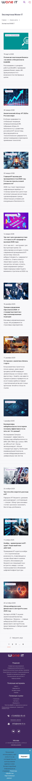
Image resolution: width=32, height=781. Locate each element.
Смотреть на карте (16, 744)
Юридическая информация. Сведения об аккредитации (12, 707)
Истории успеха (16, 690)
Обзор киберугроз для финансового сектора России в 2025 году (15, 608)
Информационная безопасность (16, 668)
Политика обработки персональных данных (16, 705)
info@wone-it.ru (18, 724)
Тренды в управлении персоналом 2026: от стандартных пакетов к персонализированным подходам (12, 312)
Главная (4, 20)
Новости (16, 686)
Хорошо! (24, 756)
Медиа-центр (14, 20)
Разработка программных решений (16, 674)
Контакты (16, 701)
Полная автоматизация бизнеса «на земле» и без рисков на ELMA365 (16, 59)
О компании (16, 698)
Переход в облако (16, 678)
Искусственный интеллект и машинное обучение (16, 672)
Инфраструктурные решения (16, 666)
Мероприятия (16, 688)
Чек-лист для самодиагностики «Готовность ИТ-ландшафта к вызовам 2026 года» (15, 239)
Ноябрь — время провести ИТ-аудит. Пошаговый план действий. (15, 545)
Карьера (16, 692)
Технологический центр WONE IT (16, 676)
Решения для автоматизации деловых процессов (16, 670)
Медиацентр (16, 703)
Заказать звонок (15, 720)
